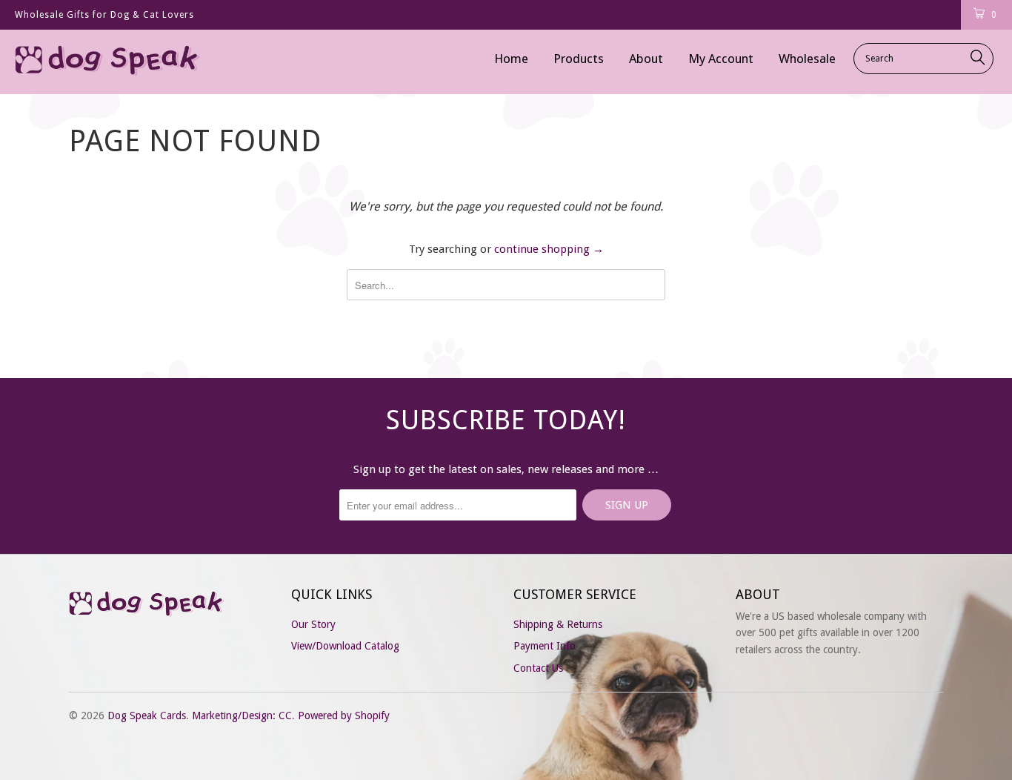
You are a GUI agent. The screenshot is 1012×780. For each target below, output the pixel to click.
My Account (720, 58)
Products (578, 58)
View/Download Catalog (345, 646)
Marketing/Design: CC (242, 715)
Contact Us (538, 668)
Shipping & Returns (557, 624)
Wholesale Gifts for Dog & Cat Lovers (104, 15)
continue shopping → (549, 249)
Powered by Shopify (344, 715)
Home (511, 58)
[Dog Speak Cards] (88, 62)
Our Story (313, 624)
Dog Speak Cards (146, 715)
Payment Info (544, 646)
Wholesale (807, 58)
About (646, 58)
